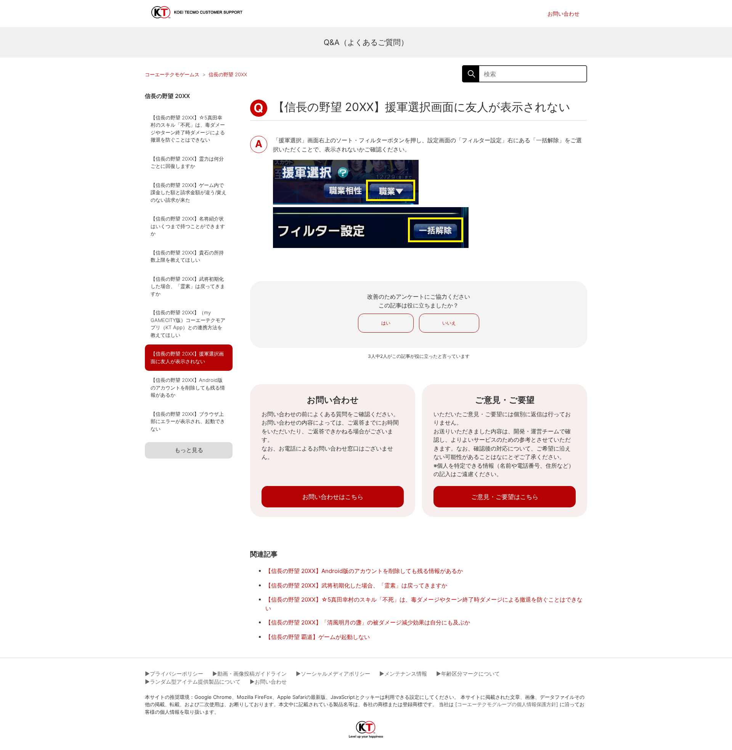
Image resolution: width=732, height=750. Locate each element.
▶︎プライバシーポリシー (174, 673)
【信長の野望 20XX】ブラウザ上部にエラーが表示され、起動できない (188, 421)
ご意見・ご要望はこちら (504, 497)
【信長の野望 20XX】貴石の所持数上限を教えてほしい (187, 256)
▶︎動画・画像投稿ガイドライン (249, 673)
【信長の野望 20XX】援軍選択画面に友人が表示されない (187, 357)
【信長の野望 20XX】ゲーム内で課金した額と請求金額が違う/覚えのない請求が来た (188, 192)
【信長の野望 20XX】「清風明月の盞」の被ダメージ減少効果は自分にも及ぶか (367, 622)
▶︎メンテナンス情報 (403, 673)
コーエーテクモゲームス (172, 74)
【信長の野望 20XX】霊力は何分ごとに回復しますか (187, 162)
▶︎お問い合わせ (268, 681)
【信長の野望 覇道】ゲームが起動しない (317, 637)
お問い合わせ (563, 13)
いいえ (449, 323)
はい (385, 323)
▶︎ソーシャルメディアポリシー (333, 673)
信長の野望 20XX (228, 74)
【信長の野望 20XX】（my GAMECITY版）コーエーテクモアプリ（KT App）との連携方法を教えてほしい (188, 323)
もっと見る (189, 450)
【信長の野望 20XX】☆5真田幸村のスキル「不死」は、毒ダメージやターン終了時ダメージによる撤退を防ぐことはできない (188, 128)
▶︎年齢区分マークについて (468, 673)
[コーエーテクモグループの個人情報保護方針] (507, 704)
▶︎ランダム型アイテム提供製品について (193, 681)
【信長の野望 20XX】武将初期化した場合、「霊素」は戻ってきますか (188, 286)
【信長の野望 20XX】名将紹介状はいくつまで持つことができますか (188, 226)
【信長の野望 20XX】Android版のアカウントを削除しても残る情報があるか (188, 387)
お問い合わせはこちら (332, 497)
